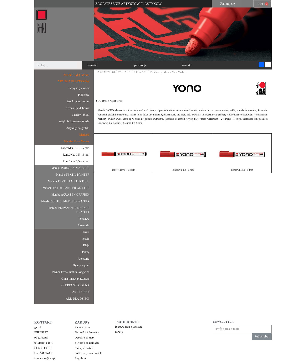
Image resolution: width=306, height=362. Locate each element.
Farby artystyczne (78, 88)
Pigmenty (83, 94)
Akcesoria (83, 225)
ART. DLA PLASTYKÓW (73, 81)
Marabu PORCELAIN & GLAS (70, 168)
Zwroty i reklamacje (87, 342)
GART (99, 72)
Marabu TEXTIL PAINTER (72, 174)
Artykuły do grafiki (77, 128)
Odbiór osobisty (85, 337)
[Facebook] (261, 64)
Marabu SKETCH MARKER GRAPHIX (65, 201)
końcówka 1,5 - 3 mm (76, 154)
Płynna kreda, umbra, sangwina (70, 272)
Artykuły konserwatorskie (74, 121)
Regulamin (81, 358)
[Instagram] (268, 64)
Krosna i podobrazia (77, 108)
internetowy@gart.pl (44, 358)
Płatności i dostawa (87, 332)
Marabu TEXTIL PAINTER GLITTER (66, 188)
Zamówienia (82, 327)
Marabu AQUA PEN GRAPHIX (70, 194)
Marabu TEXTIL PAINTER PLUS (68, 181)
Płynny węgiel (80, 265)
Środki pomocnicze (78, 101)
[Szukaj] (80, 65)
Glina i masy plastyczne (75, 278)
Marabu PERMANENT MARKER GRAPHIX (69, 210)
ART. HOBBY (80, 292)
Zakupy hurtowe (85, 348)
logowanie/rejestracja (129, 326)
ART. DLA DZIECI (77, 298)
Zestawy (84, 218)
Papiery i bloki (80, 114)
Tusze (85, 232)
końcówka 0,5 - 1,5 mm (75, 148)
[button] (92, 65)
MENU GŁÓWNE (76, 75)
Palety (85, 252)
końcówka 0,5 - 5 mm (76, 161)
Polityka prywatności (88, 353)
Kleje (86, 245)
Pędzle (85, 238)
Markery (84, 134)
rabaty (119, 331)
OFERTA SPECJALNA (75, 285)
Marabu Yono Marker (76, 141)
